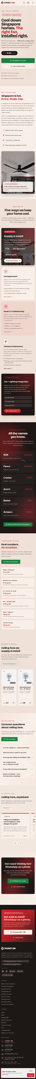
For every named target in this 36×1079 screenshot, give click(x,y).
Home (2, 11)
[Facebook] (6, 971)
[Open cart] (28, 3)
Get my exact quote (12, 562)
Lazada (21, 971)
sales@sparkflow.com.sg (11, 1053)
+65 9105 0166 (9, 1049)
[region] (18, 829)
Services (8, 11)
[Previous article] (15, 843)
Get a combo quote (11, 411)
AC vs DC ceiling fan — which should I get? (16, 748)
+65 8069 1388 (9, 1041)
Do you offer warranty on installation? (15, 769)
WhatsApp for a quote (19, 60)
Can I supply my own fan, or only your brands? (11, 763)
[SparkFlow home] (8, 948)
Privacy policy (5, 1074)
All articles (6, 808)
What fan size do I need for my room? (15, 752)
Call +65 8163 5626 (19, 66)
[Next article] (20, 843)
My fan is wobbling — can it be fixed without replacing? (11, 775)
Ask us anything (10, 739)
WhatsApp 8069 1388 (19, 932)
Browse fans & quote (12, 260)
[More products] (32, 683)
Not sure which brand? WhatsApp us (19, 524)
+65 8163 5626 (19, 937)
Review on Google (8, 975)
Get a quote (7, 297)
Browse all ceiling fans (9, 664)
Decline (30, 1071)
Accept (31, 1075)
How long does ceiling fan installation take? (16, 757)
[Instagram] (2, 971)
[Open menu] (33, 3)
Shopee (13, 971)
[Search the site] (24, 3)
